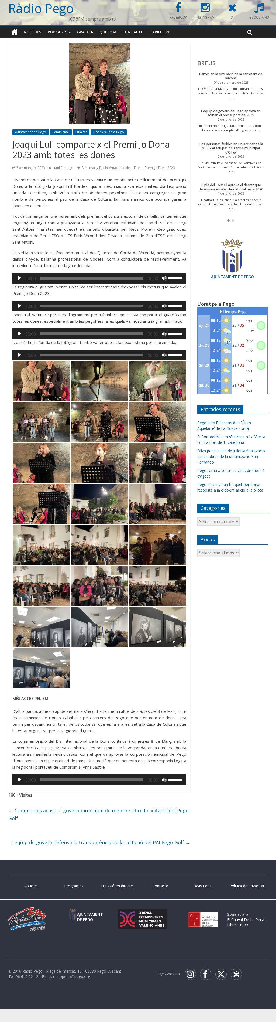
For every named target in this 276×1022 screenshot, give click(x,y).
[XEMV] (142, 914)
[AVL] (203, 914)
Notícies (32, 32)
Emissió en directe (117, 885)
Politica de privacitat (246, 885)
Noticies (30, 885)
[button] (228, 220)
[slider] (176, 277)
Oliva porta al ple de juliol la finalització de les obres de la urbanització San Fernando (231, 456)
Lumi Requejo (63, 167)
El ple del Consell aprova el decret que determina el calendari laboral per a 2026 (231, 187)
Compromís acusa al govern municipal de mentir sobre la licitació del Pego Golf (98, 814)
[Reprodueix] (19, 278)
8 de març (89, 167)
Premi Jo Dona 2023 (160, 167)
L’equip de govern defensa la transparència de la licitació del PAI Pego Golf (100, 842)
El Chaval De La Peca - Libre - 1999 (247, 922)
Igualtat (81, 132)
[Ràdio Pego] (14, 32)
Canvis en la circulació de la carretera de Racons (230, 76)
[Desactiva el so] (164, 278)
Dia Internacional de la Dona (121, 167)
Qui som (107, 32)
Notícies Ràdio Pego (108, 132)
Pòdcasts (57, 32)
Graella (85, 32)
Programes (74, 885)
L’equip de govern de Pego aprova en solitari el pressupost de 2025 (231, 113)
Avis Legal (203, 885)
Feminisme (61, 132)
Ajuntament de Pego (30, 132)
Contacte (132, 32)
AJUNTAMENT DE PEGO (232, 276)
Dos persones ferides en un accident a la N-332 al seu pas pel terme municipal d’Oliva (231, 148)
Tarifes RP (160, 32)
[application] (99, 278)
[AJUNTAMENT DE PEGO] (72, 914)
